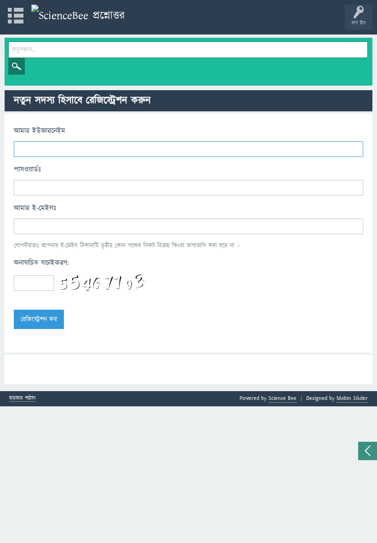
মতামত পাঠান (22, 399)
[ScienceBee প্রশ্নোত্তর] (78, 16)
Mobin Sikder (352, 398)
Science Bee (282, 398)
